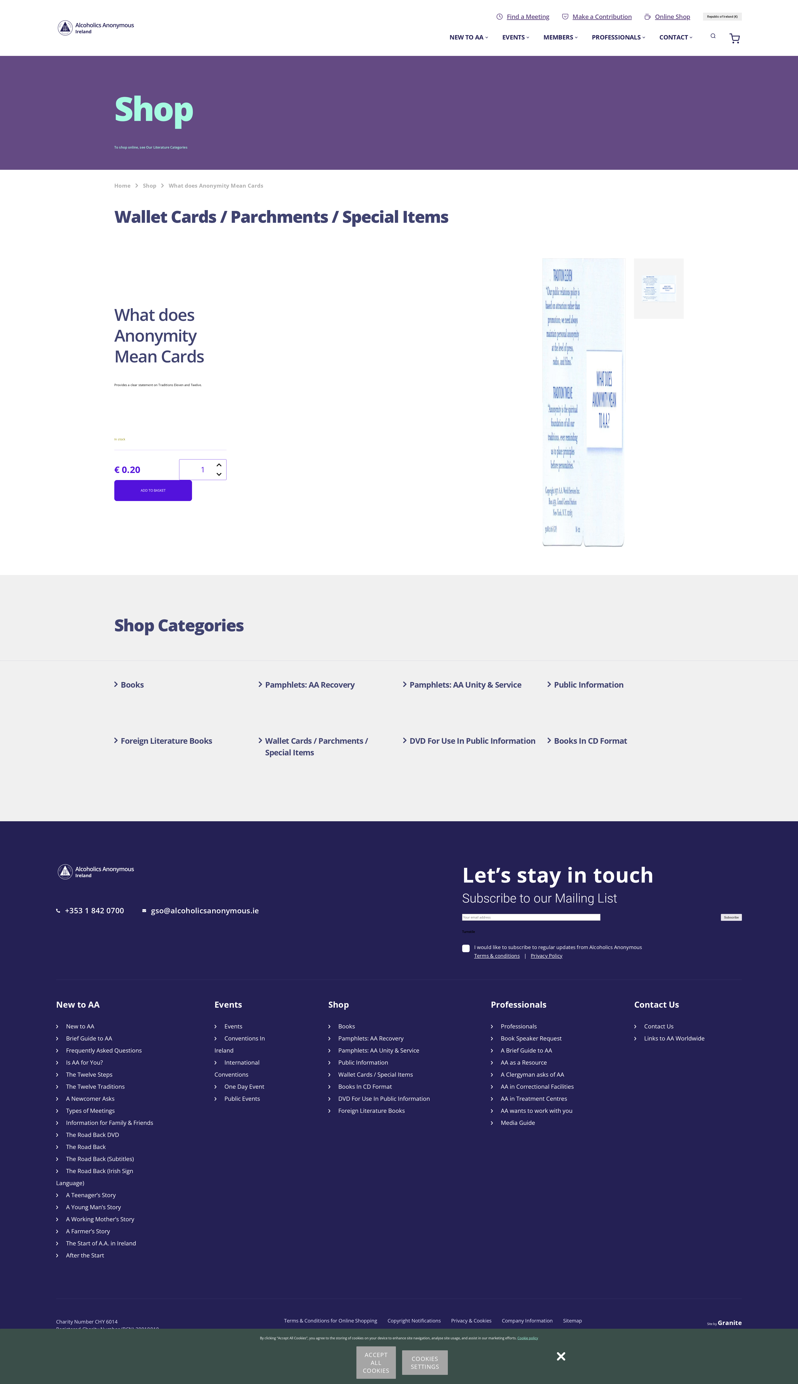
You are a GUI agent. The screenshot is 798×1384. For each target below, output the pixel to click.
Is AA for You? (84, 1062)
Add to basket (153, 490)
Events (513, 37)
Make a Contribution (602, 16)
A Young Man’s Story (93, 1207)
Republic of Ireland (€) (722, 16)
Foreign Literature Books (371, 1110)
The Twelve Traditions (95, 1086)
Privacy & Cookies (471, 1320)
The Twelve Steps (89, 1074)
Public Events (242, 1098)
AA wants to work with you (537, 1110)
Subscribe (731, 917)
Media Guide (518, 1123)
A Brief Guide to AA (526, 1050)
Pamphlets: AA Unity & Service (378, 1050)
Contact (673, 37)
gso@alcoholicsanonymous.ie (205, 910)
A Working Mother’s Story (100, 1219)
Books (346, 1026)
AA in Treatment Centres (534, 1098)
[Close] (561, 1356)
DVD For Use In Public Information (384, 1098)
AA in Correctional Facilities (537, 1086)
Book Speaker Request (531, 1038)
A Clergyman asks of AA (532, 1074)
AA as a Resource (524, 1062)
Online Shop (672, 16)
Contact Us (659, 1026)
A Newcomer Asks (90, 1098)
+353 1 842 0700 (94, 910)
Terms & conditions (497, 955)
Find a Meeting (528, 16)
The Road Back (86, 1147)
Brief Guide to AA (89, 1038)
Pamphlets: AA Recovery (371, 1038)
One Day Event (244, 1086)
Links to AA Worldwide (674, 1038)
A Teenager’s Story (91, 1195)
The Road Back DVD (92, 1135)
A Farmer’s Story (88, 1231)
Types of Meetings (90, 1110)
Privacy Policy (546, 955)
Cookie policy (527, 1338)
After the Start (85, 1255)
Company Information (527, 1320)
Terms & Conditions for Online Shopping (330, 1320)
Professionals (616, 37)
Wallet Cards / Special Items (375, 1074)
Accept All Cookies (376, 1362)
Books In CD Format (365, 1086)
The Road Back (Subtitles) (100, 1159)
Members (558, 37)
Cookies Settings (425, 1362)
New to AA (466, 37)
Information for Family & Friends (109, 1123)
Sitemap (572, 1320)
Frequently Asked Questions (104, 1050)
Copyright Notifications (414, 1320)
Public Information (363, 1062)
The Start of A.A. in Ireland (101, 1243)
